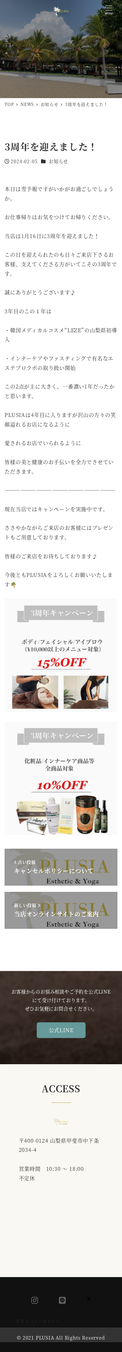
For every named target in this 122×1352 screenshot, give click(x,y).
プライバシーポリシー (38, 1321)
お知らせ (58, 161)
